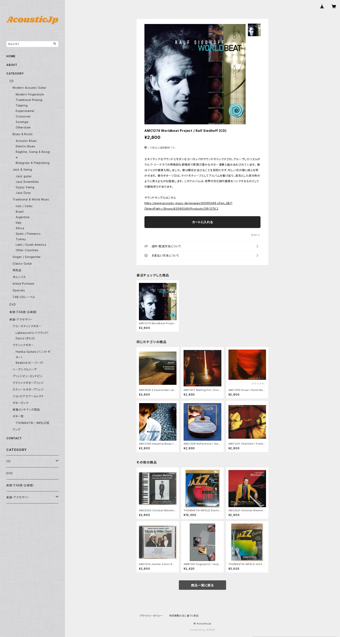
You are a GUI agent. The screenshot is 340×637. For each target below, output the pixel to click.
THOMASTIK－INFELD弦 (32, 423)
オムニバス (19, 277)
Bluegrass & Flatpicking (32, 162)
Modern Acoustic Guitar (29, 87)
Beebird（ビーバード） (30, 362)
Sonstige (22, 122)
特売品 (17, 270)
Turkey (21, 239)
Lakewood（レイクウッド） (32, 332)
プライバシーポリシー (151, 615)
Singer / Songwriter (27, 256)
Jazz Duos (23, 192)
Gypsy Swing (25, 187)
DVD (12, 304)
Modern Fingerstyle (30, 94)
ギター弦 (18, 416)
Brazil (20, 211)
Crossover (23, 116)
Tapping (22, 105)
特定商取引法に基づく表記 (184, 615)
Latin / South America (31, 244)
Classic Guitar (22, 263)
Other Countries (27, 250)
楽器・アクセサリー (21, 319)
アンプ (16, 429)
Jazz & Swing (22, 169)
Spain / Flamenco (28, 233)
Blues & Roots (22, 134)
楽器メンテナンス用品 (26, 409)
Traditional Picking (29, 100)
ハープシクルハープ (25, 369)
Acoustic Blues (26, 140)
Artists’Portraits (23, 283)
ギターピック (21, 402)
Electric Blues (25, 146)
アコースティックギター (27, 326)
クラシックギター (23, 345)
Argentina (23, 217)
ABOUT (11, 64)
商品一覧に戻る (202, 585)
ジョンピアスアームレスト (28, 396)
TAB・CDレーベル (24, 297)
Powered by (198, 629)
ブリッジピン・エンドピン (27, 376)
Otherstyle (23, 127)
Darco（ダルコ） (26, 338)
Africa (20, 228)
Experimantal (25, 111)
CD (11, 81)
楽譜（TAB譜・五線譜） (23, 312)
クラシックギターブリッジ (28, 382)
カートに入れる (202, 222)
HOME (11, 56)
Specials (19, 290)
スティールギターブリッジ (28, 389)
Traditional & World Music (31, 199)
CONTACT (14, 438)
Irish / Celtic (24, 206)
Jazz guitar (24, 176)
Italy (19, 222)
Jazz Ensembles (27, 181)
